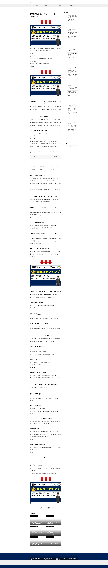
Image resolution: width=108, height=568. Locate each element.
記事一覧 (60, 5)
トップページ (36, 5)
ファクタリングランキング (48, 5)
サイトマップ (72, 5)
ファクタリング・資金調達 (34, 526)
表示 (32, 66)
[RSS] (30, 566)
